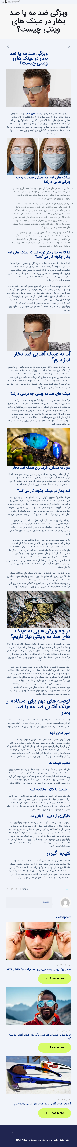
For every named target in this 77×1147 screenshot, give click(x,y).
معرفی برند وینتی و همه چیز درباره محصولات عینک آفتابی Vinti (39, 969)
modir (46, 902)
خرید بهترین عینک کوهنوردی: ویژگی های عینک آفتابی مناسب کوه (40, 1036)
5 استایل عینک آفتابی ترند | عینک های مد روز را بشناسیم (42, 1104)
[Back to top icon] (12, 1132)
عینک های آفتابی (33, 113)
